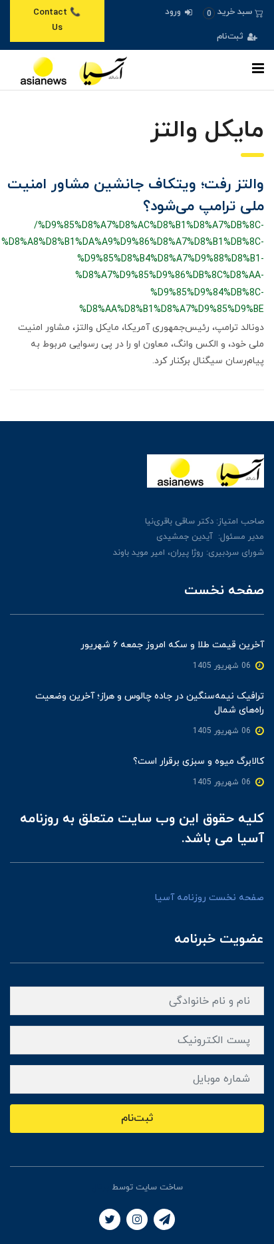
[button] (233, 12)
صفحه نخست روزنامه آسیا (209, 897)
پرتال (100, 1187)
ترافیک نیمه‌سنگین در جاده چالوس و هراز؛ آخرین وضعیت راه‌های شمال (149, 703)
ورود (174, 12)
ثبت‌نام (231, 37)
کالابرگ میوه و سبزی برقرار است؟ (198, 761)
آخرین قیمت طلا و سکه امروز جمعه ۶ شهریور (172, 645)
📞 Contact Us (56, 20)
